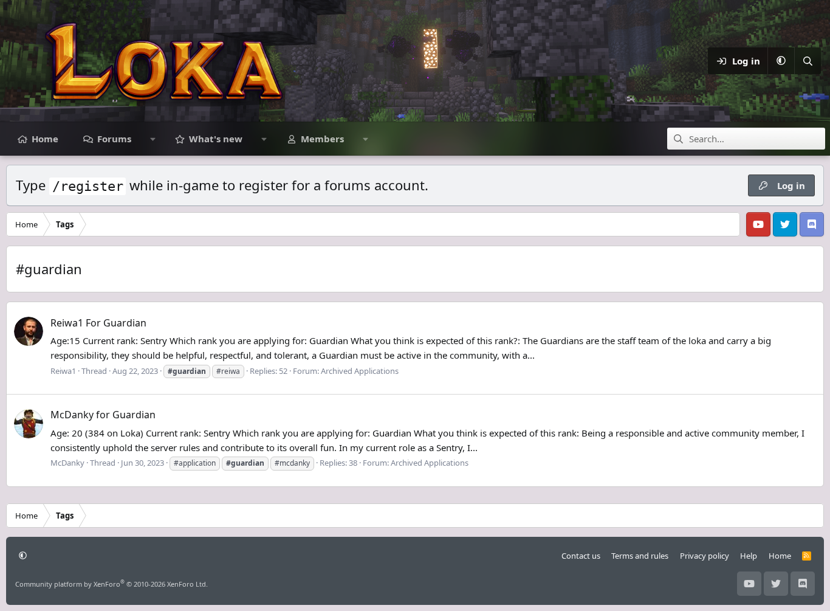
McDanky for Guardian (103, 414)
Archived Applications (360, 370)
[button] (780, 60)
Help (748, 555)
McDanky (67, 462)
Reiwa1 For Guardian (98, 323)
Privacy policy (704, 555)
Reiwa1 (63, 370)
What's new (215, 139)
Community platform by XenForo (111, 584)
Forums (114, 139)
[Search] (807, 60)
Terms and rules (639, 555)
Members (322, 139)
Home (45, 139)
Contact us (580, 555)
